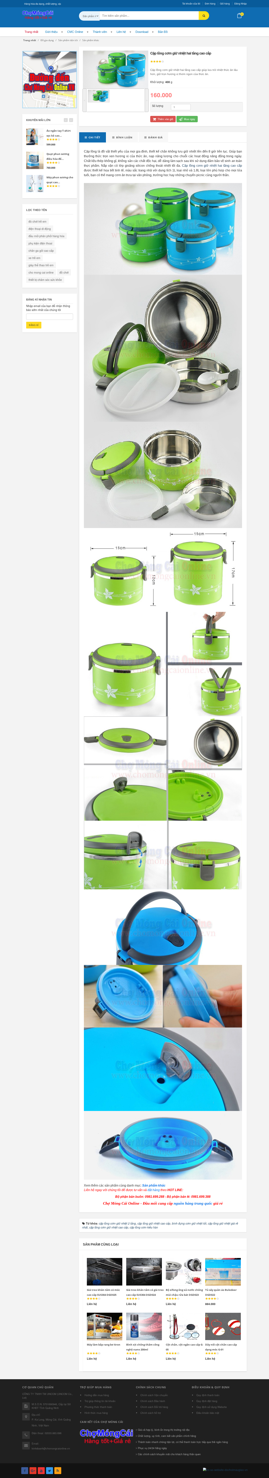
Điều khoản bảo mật (207, 1413)
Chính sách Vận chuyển (154, 1395)
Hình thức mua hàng (96, 1413)
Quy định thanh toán (207, 1395)
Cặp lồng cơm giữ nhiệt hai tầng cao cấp (212, 165)
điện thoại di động (40, 229)
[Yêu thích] (101, 1262)
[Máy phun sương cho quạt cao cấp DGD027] (35, 183)
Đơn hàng (210, 3)
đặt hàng (153, 1190)
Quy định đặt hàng (206, 1401)
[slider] (157, 61)
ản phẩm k (152, 1185)
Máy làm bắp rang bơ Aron (103, 1344)
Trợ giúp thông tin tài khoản (99, 1401)
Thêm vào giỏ (165, 119)
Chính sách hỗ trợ (150, 1413)
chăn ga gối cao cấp (41, 250)
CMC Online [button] (75, 31)
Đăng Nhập (240, 3)
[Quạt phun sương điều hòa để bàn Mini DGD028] (35, 160)
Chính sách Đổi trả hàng (154, 1407)
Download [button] (141, 31)
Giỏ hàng (225, 3)
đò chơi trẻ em (37, 221)
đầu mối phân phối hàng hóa (46, 236)
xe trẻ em (34, 258)
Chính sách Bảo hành (152, 1401)
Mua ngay (189, 119)
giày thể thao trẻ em (41, 265)
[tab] (92, 137)
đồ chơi (64, 272)
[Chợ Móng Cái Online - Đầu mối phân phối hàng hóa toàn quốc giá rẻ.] (38, 15)
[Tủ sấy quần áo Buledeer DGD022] (220, 1262)
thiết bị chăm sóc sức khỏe (45, 280)
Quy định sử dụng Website (211, 1407)
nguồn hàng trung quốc (193, 1203)
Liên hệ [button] (121, 31)
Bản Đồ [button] (163, 31)
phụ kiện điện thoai (40, 243)
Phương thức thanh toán (98, 1407)
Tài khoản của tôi (191, 3)
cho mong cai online (41, 272)
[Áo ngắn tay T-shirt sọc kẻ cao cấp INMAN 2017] (35, 137)
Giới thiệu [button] (51, 31)
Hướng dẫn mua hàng (96, 1395)
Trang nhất (31, 31)
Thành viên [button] (100, 31)
